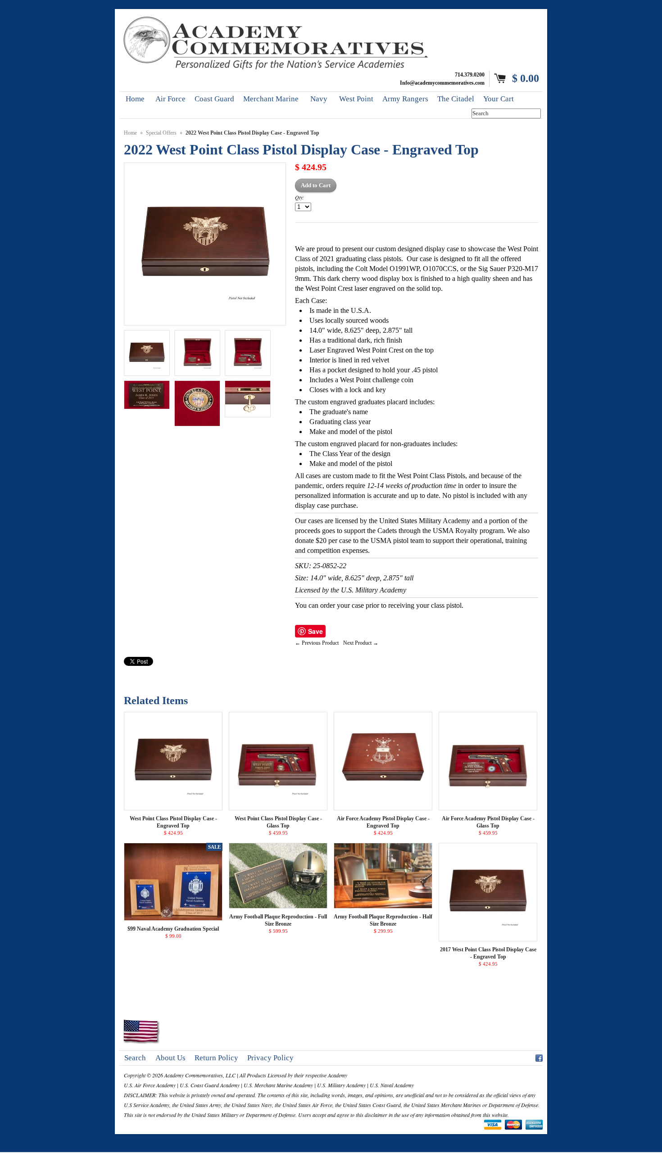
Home (130, 133)
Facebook (539, 1057)
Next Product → (360, 643)
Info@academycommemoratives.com (442, 83)
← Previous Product (317, 643)
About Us (170, 1058)
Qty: (299, 197)
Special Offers (161, 133)
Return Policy (216, 1058)
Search (135, 1058)
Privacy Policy (270, 1058)
